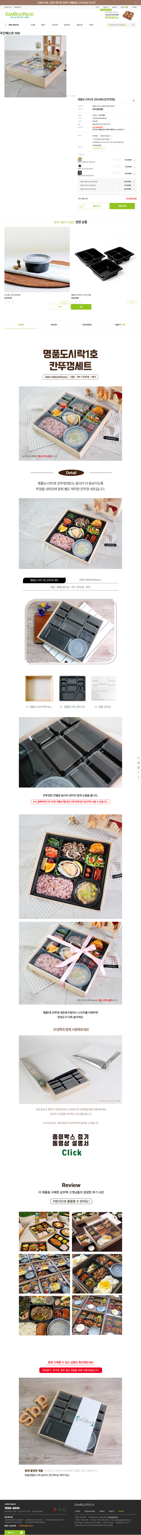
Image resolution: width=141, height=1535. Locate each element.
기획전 (91, 25)
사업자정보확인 (113, 1517)
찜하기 (81, 207)
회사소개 (121, 1511)
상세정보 (21, 325)
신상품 (32, 25)
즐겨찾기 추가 (8, 7)
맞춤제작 (67, 25)
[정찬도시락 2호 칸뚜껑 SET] (119, 20)
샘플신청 (79, 25)
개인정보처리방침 (89, 1511)
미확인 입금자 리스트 (26, 1526)
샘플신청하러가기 (98, 148)
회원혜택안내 (17, 7)
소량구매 (55, 25)
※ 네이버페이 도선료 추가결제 (101, 139)
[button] (102, 15)
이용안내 (111, 1511)
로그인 (97, 7)
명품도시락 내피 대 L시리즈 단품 (81, 295)
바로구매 (122, 206)
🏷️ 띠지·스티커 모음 (113, 25)
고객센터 (134, 7)
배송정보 (54, 325)
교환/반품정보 (87, 325)
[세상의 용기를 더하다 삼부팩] (19, 17)
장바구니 (124, 7)
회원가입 (105, 7)
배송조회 (114, 7)
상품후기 (120, 325)
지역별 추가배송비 (105, 136)
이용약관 (102, 1511)
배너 (70, 2)
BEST (43, 25)
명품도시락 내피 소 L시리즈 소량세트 (15, 295)
